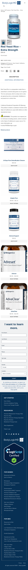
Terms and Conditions (10, 384)
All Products (7, 10)
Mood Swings (7, 506)
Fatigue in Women (8, 504)
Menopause (7, 481)
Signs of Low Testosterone (10, 539)
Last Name (4, 339)
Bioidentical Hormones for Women (12, 498)
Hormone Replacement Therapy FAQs (13, 413)
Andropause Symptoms (10, 529)
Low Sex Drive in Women (10, 508)
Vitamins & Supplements (7, 64)
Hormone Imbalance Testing (11, 403)
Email (3, 345)
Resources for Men (8, 522)
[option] (9, 42)
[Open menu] (25, 3)
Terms (24, 563)
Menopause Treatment (9, 485)
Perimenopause (8, 488)
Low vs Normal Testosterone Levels (13, 541)
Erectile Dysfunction (9, 533)
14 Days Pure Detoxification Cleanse (14, 160)
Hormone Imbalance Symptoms (12, 494)
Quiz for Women (8, 477)
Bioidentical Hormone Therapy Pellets (13, 556)
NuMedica (22, 63)
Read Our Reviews (8, 419)
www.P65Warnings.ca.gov (9, 125)
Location (4, 371)
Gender (3, 364)
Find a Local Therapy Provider (11, 405)
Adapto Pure (14, 198)
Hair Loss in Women (9, 502)
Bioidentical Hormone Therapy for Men (13, 550)
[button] (7, 71)
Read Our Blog (7, 415)
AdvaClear (14, 311)
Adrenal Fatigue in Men (10, 554)
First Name (4, 332)
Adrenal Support (14, 236)
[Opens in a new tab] (14, 454)
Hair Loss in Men (8, 544)
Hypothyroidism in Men (9, 552)
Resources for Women (9, 475)
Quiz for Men (7, 524)
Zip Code (4, 358)
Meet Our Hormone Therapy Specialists (13, 417)
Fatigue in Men (7, 546)
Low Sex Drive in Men (9, 548)
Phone (3, 351)
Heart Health (16, 63)
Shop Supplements (8, 425)
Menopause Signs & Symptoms (11, 483)
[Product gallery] (14, 26)
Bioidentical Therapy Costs (10, 421)
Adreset (14, 273)
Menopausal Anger (8, 510)
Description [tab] (14, 77)
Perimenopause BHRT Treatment (12, 490)
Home (2, 10)
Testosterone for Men (9, 537)
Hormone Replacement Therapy (12, 496)
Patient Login (7, 429)
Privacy (20, 563)
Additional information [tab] (14, 80)
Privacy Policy (22, 384)
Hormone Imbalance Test (10, 492)
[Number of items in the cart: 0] (3, 6)
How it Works (7, 401)
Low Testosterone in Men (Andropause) (13, 527)
